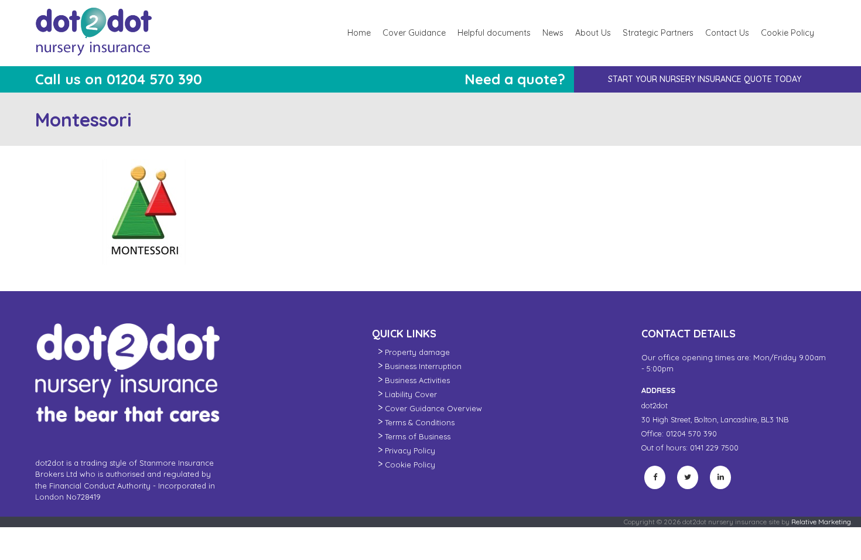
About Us (593, 33)
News (552, 33)
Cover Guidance (414, 33)
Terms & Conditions (420, 422)
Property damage (417, 352)
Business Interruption (423, 366)
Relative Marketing (821, 521)
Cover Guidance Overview (433, 408)
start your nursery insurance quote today (704, 79)
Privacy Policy (410, 450)
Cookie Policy (787, 33)
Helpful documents (494, 33)
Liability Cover (411, 394)
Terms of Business (417, 436)
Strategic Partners (658, 33)
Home (359, 33)
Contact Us (727, 33)
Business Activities (417, 380)
